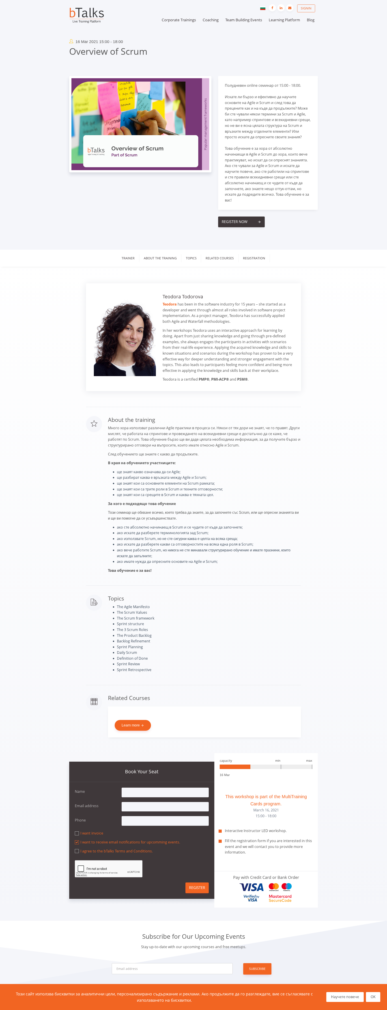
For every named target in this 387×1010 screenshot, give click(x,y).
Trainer (128, 258)
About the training (160, 258)
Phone (80, 820)
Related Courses (220, 258)
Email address (87, 805)
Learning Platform (284, 19)
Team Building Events (243, 19)
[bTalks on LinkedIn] (281, 7)
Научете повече (345, 996)
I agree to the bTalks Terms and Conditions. (116, 851)
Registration (254, 258)
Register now (241, 221)
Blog (310, 19)
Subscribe (257, 969)
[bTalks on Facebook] (272, 7)
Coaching (211, 19)
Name (80, 791)
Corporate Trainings (179, 19)
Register (197, 887)
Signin (306, 8)
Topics (191, 258)
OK (373, 996)
